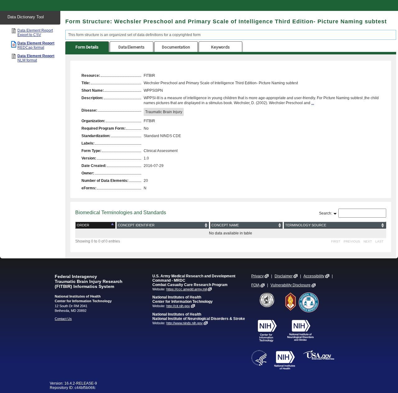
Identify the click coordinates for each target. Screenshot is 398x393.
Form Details (87, 47)
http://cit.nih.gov (178, 306)
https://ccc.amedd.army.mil (186, 289)
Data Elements (131, 47)
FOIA (255, 285)
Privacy (257, 276)
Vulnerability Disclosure (291, 285)
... (312, 103)
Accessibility (313, 276)
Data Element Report (35, 32)
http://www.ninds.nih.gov (184, 323)
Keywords (220, 47)
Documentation (176, 47)
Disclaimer (284, 276)
